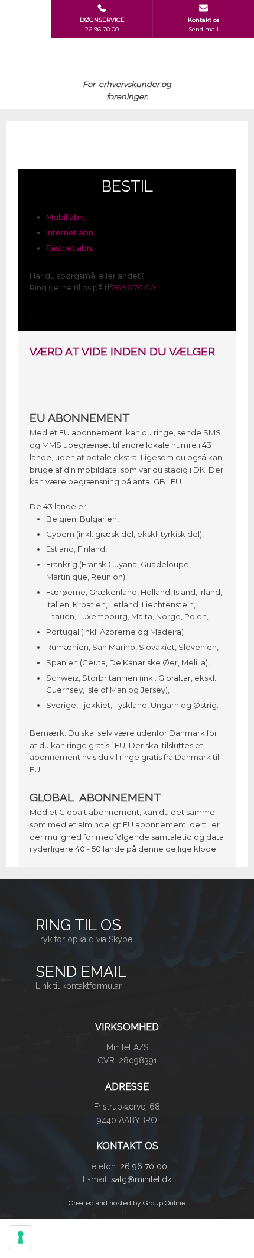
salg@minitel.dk (141, 1179)
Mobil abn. (66, 217)
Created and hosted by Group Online (127, 1203)
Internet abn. (70, 232)
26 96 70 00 (133, 287)
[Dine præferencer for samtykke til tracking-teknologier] (20, 1237)
